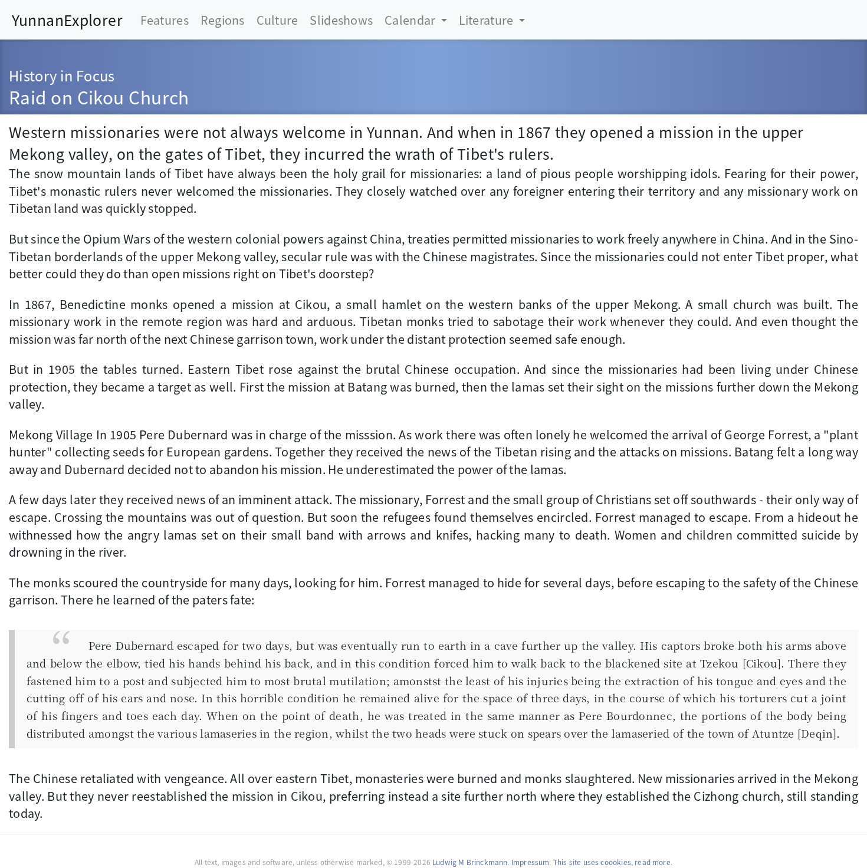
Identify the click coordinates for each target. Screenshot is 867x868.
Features (164, 19)
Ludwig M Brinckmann (469, 862)
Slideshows (341, 19)
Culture (277, 19)
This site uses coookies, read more (612, 862)
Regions (223, 19)
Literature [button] (487, 19)
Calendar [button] (411, 19)
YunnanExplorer (67, 19)
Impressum (530, 862)
